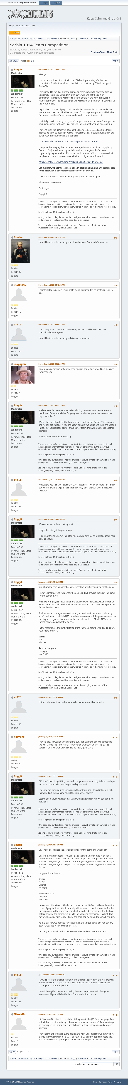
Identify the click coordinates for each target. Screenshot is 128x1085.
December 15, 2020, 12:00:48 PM (51, 324)
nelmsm (19, 736)
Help (95, 1082)
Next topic (112, 52)
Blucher (19, 237)
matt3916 (20, 285)
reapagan (20, 364)
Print (115, 61)
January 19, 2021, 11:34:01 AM (50, 845)
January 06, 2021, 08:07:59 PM (50, 737)
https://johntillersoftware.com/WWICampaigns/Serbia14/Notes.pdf (71, 162)
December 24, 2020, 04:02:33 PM (51, 519)
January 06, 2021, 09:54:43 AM (50, 697)
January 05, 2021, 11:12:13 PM (50, 582)
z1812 (17, 324)
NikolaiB (19, 1014)
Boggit (73, 38)
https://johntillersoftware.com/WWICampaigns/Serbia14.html (68, 141)
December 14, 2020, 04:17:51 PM (51, 237)
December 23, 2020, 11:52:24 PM (51, 405)
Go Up (12, 1052)
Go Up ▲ (118, 1082)
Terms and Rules (105, 1082)
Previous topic (98, 52)
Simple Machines (27, 1082)
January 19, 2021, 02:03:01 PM (53, 975)
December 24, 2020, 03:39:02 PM (51, 479)
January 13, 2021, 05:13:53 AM (50, 776)
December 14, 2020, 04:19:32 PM (51, 285)
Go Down (13, 61)
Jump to (77, 1064)
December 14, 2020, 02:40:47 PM (51, 69)
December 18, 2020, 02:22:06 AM (51, 364)
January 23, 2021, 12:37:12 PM (50, 1014)
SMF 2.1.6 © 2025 (13, 1082)
